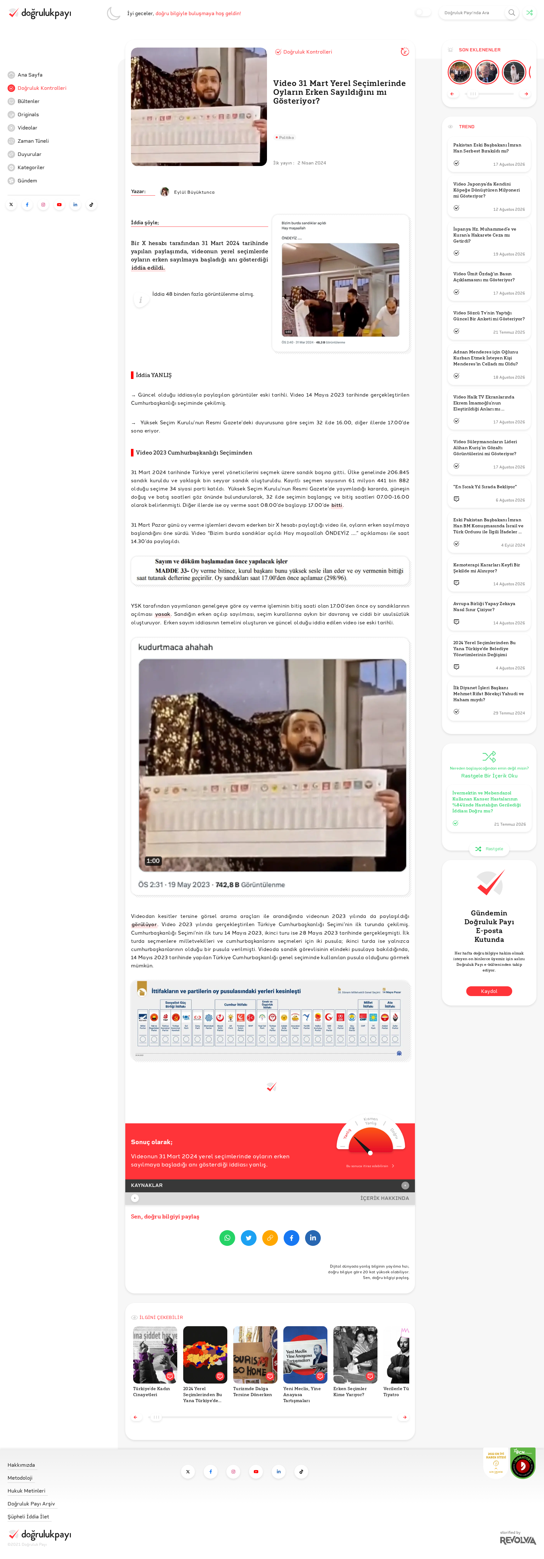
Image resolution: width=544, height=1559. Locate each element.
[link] (55, 75)
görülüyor (144, 924)
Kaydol (489, 991)
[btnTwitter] (248, 1239)
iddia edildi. (148, 267)
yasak (162, 613)
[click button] (512, 13)
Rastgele (494, 848)
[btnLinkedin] (313, 1239)
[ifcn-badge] (495, 1463)
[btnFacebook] (291, 1239)
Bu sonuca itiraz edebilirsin (367, 1166)
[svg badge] (522, 1463)
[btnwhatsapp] (227, 1239)
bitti (337, 504)
